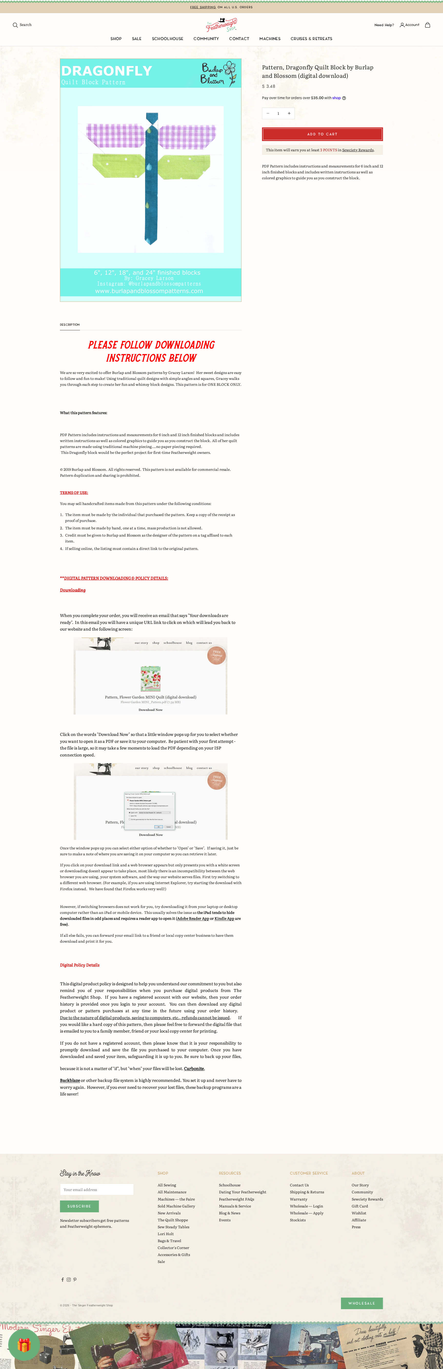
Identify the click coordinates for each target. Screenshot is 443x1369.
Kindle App (224, 918)
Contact (239, 39)
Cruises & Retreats (312, 39)
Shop (116, 39)
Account (412, 24)
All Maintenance (172, 1191)
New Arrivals (169, 1212)
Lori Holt (166, 1233)
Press (356, 1226)
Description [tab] (70, 324)
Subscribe (79, 1206)
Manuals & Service (235, 1205)
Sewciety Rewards (358, 149)
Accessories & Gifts (174, 1254)
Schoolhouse (168, 39)
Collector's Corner (173, 1247)
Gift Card (360, 1205)
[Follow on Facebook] (62, 1279)
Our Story (360, 1184)
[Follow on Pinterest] (74, 1279)
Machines (269, 39)
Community (206, 39)
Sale (137, 39)
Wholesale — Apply (307, 1212)
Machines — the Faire (176, 1199)
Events (224, 1219)
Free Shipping (203, 7)
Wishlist (359, 1212)
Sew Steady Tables (173, 1226)
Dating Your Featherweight (242, 1191)
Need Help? (384, 24)
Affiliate (359, 1219)
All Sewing (167, 1184)
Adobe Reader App (193, 918)
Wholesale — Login (306, 1205)
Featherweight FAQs (236, 1199)
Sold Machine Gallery (176, 1205)
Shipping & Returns (307, 1191)
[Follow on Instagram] (68, 1279)
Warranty (298, 1199)
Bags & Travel (169, 1240)
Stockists (298, 1219)
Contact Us (299, 1184)
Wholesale (362, 1303)
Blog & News (229, 1212)
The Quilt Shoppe (173, 1219)
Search (22, 24)
